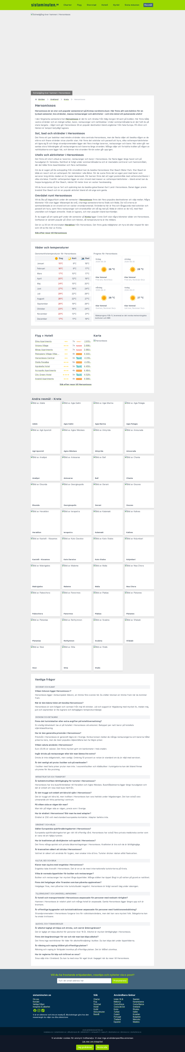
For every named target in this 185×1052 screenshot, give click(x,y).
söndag (129, 260)
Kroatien (136, 1014)
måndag (101, 289)
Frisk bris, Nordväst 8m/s (134, 280)
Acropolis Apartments (45, 370)
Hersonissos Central (44, 358)
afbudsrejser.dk (73, 1032)
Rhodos (136, 1009)
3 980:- (87, 350)
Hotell (105, 5)
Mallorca (117, 1002)
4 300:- (87, 354)
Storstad (91, 5)
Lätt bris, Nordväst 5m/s (134, 308)
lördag (101, 260)
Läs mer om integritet (92, 1041)
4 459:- (87, 366)
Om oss (36, 999)
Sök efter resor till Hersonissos (51, 233)
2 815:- (87, 341)
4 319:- (87, 358)
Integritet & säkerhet (41, 1007)
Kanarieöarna (138, 1002)
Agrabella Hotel (42, 366)
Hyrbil (116, 5)
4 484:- (87, 370)
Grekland (136, 1007)
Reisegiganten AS (95, 1030)
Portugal (117, 1017)
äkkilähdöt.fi (85, 1032)
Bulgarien (137, 1017)
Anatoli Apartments (44, 379)
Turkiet (117, 1012)
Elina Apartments (43, 341)
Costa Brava (119, 1004)
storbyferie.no (136, 1032)
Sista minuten (132, 5)
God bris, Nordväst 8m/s (106, 308)
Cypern (117, 1014)
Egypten (117, 1022)
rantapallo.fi (95, 1032)
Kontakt (36, 1002)
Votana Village (41, 345)
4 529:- (87, 374)
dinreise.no (125, 1032)
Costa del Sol (119, 1007)
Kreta (88, 217)
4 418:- (87, 362)
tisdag (129, 289)
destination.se (114, 1032)
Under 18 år (118, 999)
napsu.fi (104, 1032)
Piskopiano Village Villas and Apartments (54, 354)
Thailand (117, 1019)
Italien (135, 1012)
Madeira (136, 1022)
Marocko (136, 1019)
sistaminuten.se (60, 1032)
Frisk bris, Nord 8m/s (104, 280)
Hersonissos (72, 119)
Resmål (148, 5)
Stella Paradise (42, 362)
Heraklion (70, 225)
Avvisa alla (102, 1047)
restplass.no (48, 1032)
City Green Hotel (43, 374)
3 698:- (87, 345)
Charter (68, 5)
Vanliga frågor (39, 1004)
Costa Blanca (138, 1004)
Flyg (79, 5)
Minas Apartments (44, 350)
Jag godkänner (85, 1047)
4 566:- (87, 379)
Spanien (136, 999)
